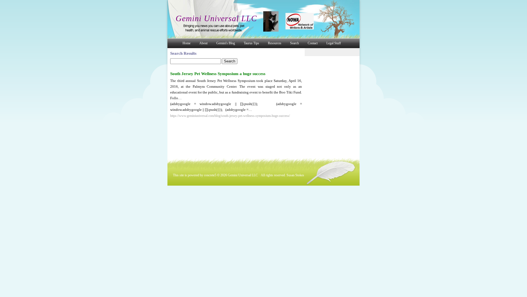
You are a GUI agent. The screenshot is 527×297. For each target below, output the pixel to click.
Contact (313, 43)
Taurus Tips (251, 43)
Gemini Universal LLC (216, 18)
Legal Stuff (333, 43)
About (203, 43)
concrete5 (210, 175)
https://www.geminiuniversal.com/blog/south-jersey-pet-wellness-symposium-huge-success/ (230, 116)
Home (186, 43)
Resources (274, 43)
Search (294, 43)
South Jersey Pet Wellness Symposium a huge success (217, 74)
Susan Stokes (295, 175)
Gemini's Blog (225, 43)
